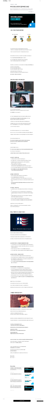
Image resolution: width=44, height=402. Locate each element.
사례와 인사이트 (12, 4)
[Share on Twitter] (30, 11)
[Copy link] (33, 11)
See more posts (31, 366)
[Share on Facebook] (10, 357)
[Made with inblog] (40, 401)
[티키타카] (5, 0)
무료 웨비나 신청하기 (22, 400)
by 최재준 (16, 4)
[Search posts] (40, 0)
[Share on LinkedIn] (31, 11)
